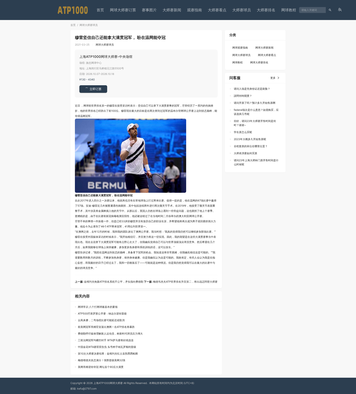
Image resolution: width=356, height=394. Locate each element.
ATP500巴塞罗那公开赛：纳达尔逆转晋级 (102, 313)
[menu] (196, 10)
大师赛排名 (266, 10)
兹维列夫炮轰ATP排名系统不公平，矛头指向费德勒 (109, 281)
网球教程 (288, 10)
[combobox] (311, 10)
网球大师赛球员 (89, 25)
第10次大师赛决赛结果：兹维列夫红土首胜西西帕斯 (108, 353)
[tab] (254, 88)
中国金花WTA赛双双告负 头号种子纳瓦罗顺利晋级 (107, 346)
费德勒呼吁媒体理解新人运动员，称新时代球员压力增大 (110, 333)
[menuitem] (100, 10)
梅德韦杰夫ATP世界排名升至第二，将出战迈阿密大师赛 (180, 281)
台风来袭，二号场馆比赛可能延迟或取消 (101, 320)
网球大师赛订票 (123, 10)
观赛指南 (194, 10)
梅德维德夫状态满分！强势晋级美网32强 (101, 360)
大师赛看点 (217, 10)
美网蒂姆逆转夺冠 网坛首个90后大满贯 (100, 366)
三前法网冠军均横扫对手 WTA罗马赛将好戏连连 (106, 340)
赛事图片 (149, 10)
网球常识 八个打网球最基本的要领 (98, 306)
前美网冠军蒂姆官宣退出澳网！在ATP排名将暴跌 (106, 326)
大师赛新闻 (172, 10)
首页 (100, 10)
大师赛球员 (241, 10)
